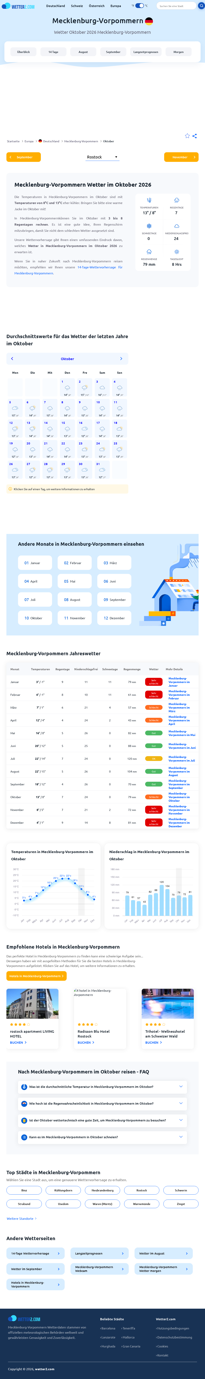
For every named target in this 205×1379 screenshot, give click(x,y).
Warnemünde (141, 1204)
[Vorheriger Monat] (13, 359)
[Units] (139, 5)
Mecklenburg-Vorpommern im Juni (182, 745)
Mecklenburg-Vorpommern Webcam (94, 1269)
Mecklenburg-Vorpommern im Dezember (179, 822)
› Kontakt (162, 1355)
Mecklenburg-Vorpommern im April (179, 720)
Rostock (142, 1190)
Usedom (63, 1204)
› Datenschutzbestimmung (174, 1337)
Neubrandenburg (103, 1190)
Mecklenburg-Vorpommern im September (179, 784)
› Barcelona (107, 1328)
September (113, 52)
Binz (24, 1190)
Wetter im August (151, 1253)
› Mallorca (128, 1337)
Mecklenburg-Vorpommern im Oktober (179, 797)
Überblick (23, 52)
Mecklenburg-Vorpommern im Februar (179, 694)
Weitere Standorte (20, 1218)
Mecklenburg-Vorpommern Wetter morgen (158, 1269)
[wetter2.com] (18, 6)
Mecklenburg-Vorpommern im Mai (182, 733)
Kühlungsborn (63, 1190)
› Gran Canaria (130, 1346)
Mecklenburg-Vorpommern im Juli (182, 758)
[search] (201, 5)
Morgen (179, 52)
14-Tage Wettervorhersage (30, 1253)
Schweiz (77, 5)
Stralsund (24, 1204)
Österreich (97, 5)
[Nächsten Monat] (121, 359)
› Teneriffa (128, 1328)
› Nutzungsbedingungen (172, 1328)
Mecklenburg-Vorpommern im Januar (179, 681)
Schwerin (181, 1190)
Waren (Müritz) (102, 1204)
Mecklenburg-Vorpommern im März (179, 707)
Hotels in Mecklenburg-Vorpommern (35, 976)
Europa (116, 5)
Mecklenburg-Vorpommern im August (179, 771)
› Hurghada (107, 1346)
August (83, 52)
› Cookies (162, 1346)
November (180, 157)
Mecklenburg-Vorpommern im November (179, 809)
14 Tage (53, 52)
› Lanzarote (107, 1337)
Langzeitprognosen (146, 52)
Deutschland (55, 5)
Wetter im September (26, 1269)
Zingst (181, 1204)
